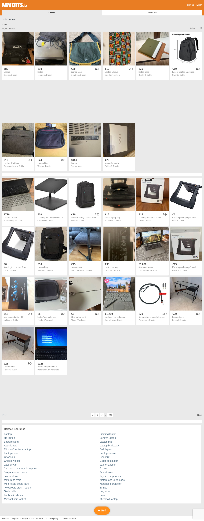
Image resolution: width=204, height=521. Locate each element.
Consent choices (69, 518)
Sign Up (190, 5)
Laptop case (11, 453)
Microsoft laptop (109, 499)
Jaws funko (106, 472)
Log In (199, 5)
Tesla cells (10, 491)
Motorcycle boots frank (16, 483)
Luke (102, 495)
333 (110, 415)
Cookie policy (52, 518)
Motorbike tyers (12, 480)
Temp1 (103, 487)
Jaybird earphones (110, 476)
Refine (192, 28)
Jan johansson (108, 464)
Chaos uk (9, 457)
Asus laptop (10, 445)
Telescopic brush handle (18, 487)
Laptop (8, 434)
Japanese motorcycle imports (20, 468)
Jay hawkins (11, 476)
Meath (80, 166)
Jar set (103, 468)
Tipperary (117, 270)
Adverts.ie (14, 5)
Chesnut (104, 457)
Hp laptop (9, 438)
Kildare (117, 221)
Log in (25, 518)
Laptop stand (11, 441)
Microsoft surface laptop (17, 449)
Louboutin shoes (13, 495)
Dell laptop (106, 449)
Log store (105, 491)
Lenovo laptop (108, 438)
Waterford (55, 370)
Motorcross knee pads (112, 480)
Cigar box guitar (109, 460)
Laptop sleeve (108, 453)
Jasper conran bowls (15, 472)
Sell (103, 510)
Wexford (18, 221)
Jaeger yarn (10, 464)
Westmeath (49, 320)
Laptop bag (106, 441)
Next (199, 415)
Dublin (14, 75)
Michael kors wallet (15, 499)
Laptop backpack (109, 445)
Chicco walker (12, 460)
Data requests (37, 518)
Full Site (5, 518)
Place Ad (152, 13)
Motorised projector (110, 483)
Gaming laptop (108, 434)
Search (51, 13)
